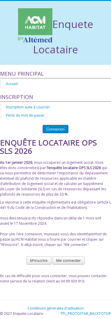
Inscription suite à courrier (28, 107)
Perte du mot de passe (25, 115)
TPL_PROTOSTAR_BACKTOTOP (85, 313)
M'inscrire (39, 260)
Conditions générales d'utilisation (56, 308)
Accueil (12, 83)
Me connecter (68, 260)
